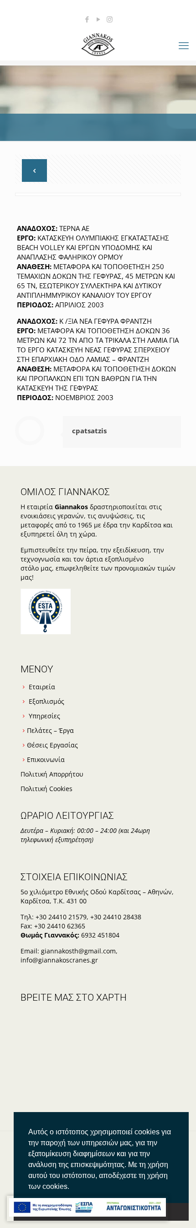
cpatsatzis (89, 430)
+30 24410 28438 (115, 916)
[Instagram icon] (109, 19)
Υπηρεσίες (44, 716)
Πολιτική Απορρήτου (52, 774)
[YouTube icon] (98, 19)
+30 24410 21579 (61, 916)
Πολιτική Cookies (46, 788)
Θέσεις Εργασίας (52, 745)
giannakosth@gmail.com (136, 6)
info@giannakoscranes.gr (59, 960)
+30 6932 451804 (57, 6)
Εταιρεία (42, 686)
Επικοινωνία (46, 759)
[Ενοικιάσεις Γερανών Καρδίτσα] (98, 43)
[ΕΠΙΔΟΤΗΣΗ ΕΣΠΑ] (87, 1208)
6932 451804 (100, 935)
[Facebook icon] (86, 19)
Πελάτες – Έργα (50, 730)
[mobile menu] (183, 45)
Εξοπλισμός (46, 701)
